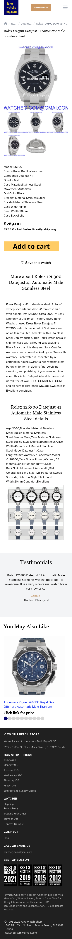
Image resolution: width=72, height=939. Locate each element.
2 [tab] (10, 718)
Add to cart (31, 246)
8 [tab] (34, 718)
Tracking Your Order (15, 813)
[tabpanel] (36, 676)
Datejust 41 (28, 23)
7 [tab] (30, 718)
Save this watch (37, 263)
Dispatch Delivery (13, 824)
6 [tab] (26, 718)
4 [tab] (18, 718)
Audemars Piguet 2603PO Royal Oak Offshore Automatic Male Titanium (29, 704)
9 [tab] (38, 718)
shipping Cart (41, 7)
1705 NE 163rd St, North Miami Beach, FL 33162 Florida (34, 747)
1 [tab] (6, 718)
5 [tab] (22, 718)
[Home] (5, 23)
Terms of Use (11, 818)
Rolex (14, 23)
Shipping (9, 804)
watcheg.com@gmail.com (18, 852)
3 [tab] (14, 718)
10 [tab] (42, 718)
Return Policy (11, 808)
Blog (6, 838)
